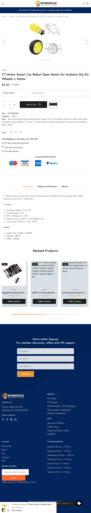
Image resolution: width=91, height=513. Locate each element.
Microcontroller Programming (58, 410)
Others (11, 16)
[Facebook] (3, 420)
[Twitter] (7, 420)
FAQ (3, 460)
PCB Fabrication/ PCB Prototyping (61, 406)
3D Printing (51, 398)
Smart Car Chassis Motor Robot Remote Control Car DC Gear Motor (35, 119)
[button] (14, 301)
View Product (17, 510)
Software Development (56, 413)
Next (86, 40)
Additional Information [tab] (47, 186)
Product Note (8, 92)
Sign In (4, 449)
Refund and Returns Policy (58, 430)
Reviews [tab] (65, 186)
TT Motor (28, 122)
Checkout (5, 457)
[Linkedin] (11, 420)
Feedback (51, 434)
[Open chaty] (79, 503)
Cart (3, 453)
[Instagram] (15, 420)
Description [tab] (27, 186)
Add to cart (31, 105)
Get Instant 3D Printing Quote (32, 10)
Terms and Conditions (55, 423)
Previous (4, 40)
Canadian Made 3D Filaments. (59, 10)
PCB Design (52, 402)
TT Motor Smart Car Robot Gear (39, 504)
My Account (6, 446)
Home (4, 16)
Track (13, 478)
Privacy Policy (52, 426)
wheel (10, 124)
